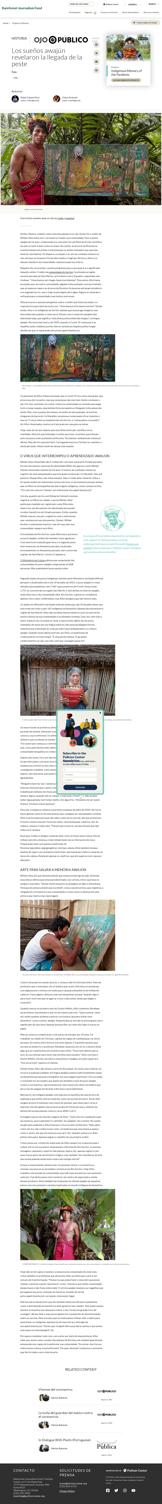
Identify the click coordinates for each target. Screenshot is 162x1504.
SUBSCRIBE (80, 787)
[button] (80, 756)
